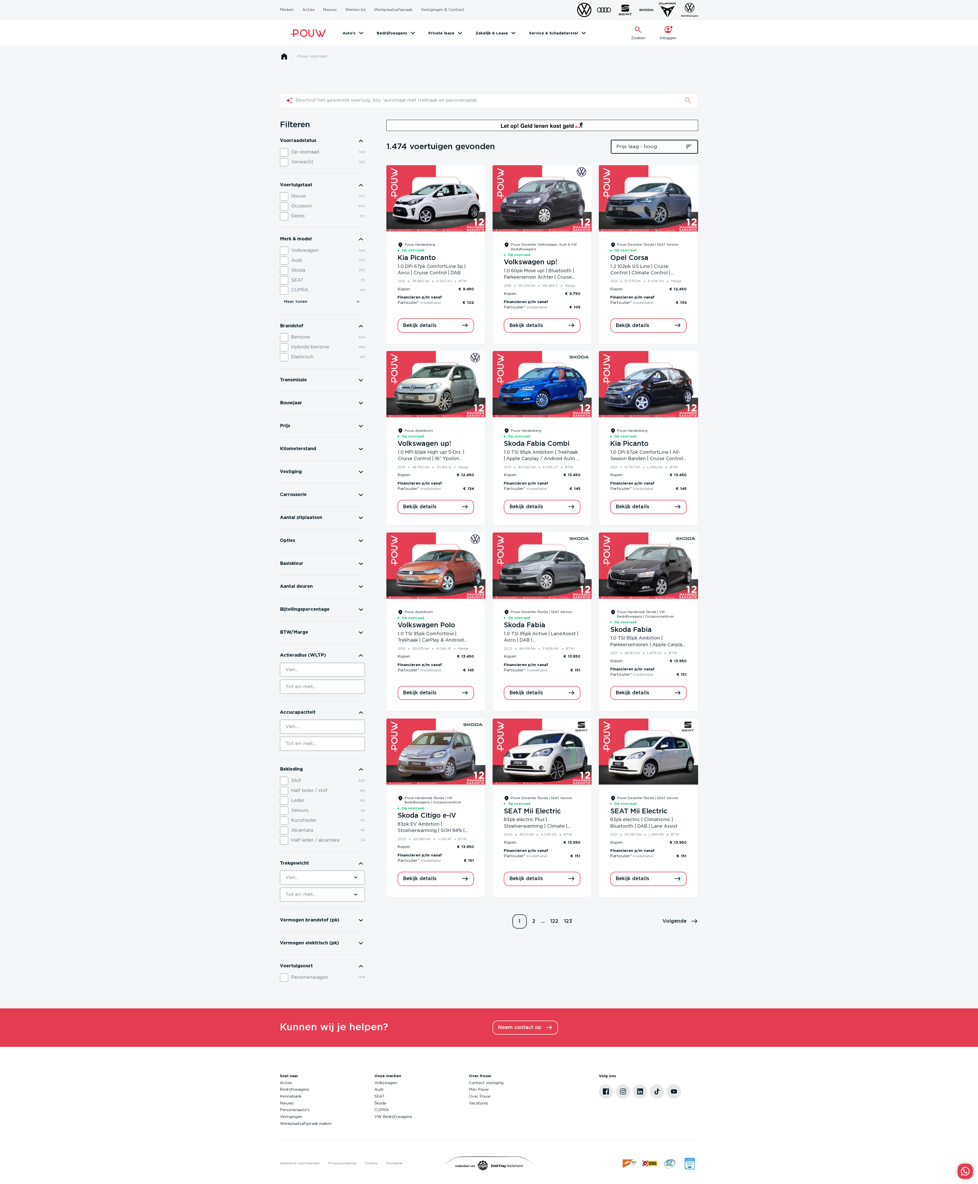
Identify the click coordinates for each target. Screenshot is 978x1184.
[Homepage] (284, 56)
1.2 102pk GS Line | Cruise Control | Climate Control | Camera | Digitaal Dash (640, 273)
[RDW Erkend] (630, 1163)
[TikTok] (657, 1091)
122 (554, 921)
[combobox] (322, 670)
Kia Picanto (417, 258)
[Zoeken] (688, 100)
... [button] (543, 921)
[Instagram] (623, 1091)
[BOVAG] (649, 1163)
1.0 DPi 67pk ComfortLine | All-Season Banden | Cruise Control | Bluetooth (648, 459)
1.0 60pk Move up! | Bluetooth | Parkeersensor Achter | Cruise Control (539, 277)
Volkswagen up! (530, 262)
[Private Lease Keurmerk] (689, 1163)
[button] (680, 921)
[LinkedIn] (640, 1091)
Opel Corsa (629, 258)
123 (568, 921)
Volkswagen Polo (426, 625)
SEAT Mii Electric (532, 811)
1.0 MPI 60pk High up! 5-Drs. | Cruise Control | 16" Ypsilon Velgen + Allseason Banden (431, 459)
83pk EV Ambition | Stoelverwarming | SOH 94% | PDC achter (431, 831)
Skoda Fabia (524, 625)
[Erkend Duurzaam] (669, 1163)
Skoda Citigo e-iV (427, 815)
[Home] (308, 33)
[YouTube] (674, 1091)
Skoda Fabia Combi (536, 443)
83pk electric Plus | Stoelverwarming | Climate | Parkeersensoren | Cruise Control (541, 826)
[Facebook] (606, 1091)
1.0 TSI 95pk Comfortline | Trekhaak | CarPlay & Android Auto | (431, 640)
